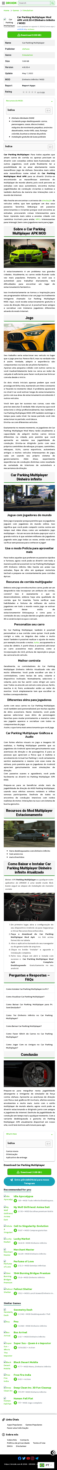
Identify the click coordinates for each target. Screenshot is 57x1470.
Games (16, 10)
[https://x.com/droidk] (24, 1458)
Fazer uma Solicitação (17, 1427)
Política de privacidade (18, 1442)
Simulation (27, 10)
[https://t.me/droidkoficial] (37, 1458)
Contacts (24, 1439)
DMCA (10, 1446)
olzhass (31, 29)
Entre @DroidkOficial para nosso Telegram (31, 1181)
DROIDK (32, 1464)
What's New (11, 1133)
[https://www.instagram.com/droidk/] (33, 1458)
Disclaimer (21, 1446)
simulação (47, 200)
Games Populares (33, 1424)
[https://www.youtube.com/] (28, 1458)
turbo (36, 642)
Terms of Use (39, 1442)
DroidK (11, 3)
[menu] (3, 3)
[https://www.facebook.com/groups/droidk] (20, 1458)
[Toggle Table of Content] (46, 110)
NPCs (38, 219)
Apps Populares (14, 1424)
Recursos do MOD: (14, 100)
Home (6, 10)
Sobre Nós (12, 1439)
